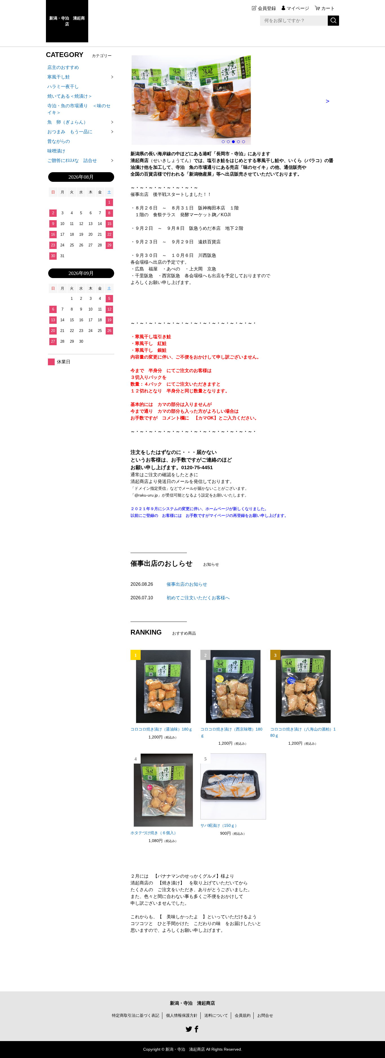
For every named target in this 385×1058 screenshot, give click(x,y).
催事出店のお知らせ (187, 584)
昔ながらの (58, 141)
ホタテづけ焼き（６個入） (154, 832)
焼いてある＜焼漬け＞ (69, 96)
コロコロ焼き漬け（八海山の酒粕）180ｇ (303, 732)
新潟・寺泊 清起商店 (67, 21)
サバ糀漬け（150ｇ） (219, 825)
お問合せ (265, 1015)
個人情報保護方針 (182, 1015)
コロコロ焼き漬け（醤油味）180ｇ (161, 729)
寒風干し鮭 (58, 77)
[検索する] (333, 21)
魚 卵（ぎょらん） (67, 122)
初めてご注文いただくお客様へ (198, 597)
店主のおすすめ (63, 67)
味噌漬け (56, 150)
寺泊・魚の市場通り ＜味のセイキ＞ (78, 109)
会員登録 (267, 8)
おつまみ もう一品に (72, 131)
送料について (216, 1015)
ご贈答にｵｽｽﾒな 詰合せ (72, 160)
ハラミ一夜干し (63, 86)
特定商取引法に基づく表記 (135, 1015)
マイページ (298, 8)
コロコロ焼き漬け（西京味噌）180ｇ (231, 732)
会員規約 (243, 1015)
